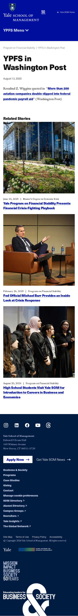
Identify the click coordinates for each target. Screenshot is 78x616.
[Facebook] (27, 427)
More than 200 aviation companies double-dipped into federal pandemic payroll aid (36, 93)
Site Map (7, 536)
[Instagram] (6, 427)
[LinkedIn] (16, 427)
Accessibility (56, 536)
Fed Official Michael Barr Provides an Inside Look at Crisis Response (36, 298)
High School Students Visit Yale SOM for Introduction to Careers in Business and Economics (34, 392)
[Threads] (48, 427)
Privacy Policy (39, 536)
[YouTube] (37, 427)
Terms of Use (22, 536)
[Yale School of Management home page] (21, 12)
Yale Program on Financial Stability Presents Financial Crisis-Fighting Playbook (36, 205)
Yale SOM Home (67, 12)
